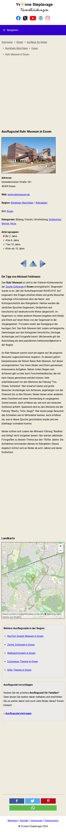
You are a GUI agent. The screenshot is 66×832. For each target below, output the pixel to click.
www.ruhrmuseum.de (19, 194)
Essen (10, 211)
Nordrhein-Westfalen (22, 202)
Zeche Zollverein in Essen (21, 644)
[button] (16, 801)
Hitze (13, 223)
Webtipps (13, 820)
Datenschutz (52, 820)
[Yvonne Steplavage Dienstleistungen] (34, 11)
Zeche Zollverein (15, 286)
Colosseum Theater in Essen (22, 661)
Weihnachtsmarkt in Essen (21, 653)
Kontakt (24, 820)
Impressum (37, 820)
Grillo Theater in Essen (19, 669)
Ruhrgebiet (41, 202)
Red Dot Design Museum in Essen (25, 636)
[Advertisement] (33, 93)
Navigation (10, 30)
